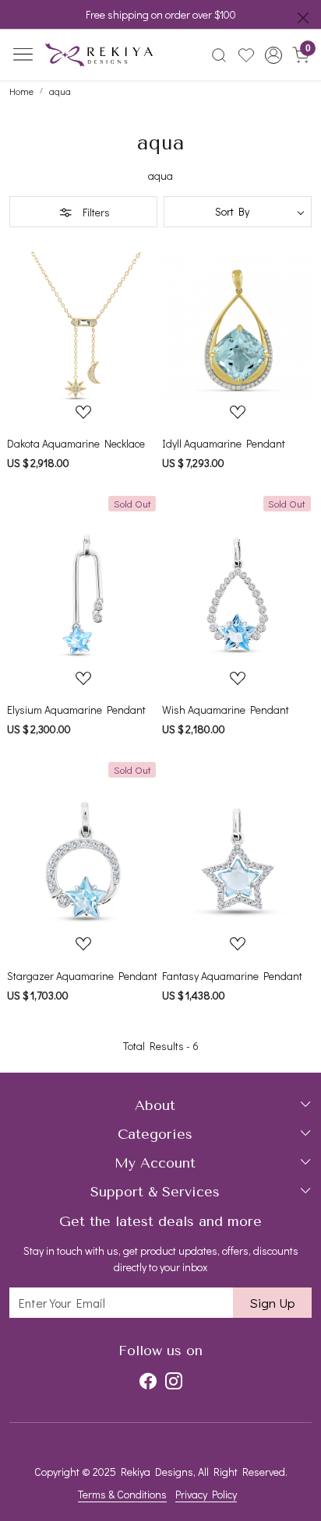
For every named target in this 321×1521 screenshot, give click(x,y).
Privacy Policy (206, 1494)
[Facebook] (148, 1381)
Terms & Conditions (122, 1494)
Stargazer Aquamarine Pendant (82, 975)
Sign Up (272, 1303)
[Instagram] (173, 1381)
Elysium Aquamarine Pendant (76, 709)
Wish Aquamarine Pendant (225, 709)
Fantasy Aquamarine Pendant (232, 975)
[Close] (303, 18)
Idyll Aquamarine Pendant (223, 443)
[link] (219, 55)
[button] (273, 55)
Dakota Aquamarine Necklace (76, 443)
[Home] (98, 55)
